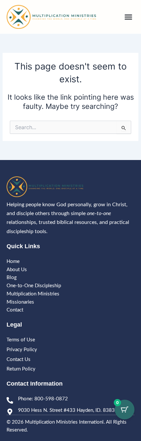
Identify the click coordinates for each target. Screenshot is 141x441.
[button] (128, 17)
